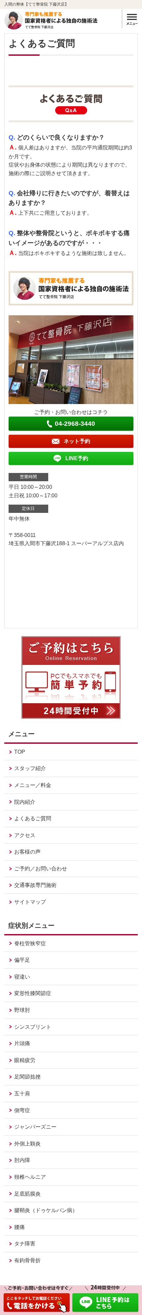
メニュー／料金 (32, 785)
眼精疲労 (24, 1060)
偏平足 (22, 960)
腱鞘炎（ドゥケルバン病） (46, 1210)
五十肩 (22, 1093)
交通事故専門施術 (35, 885)
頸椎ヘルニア (30, 1177)
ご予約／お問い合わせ (40, 868)
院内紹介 (24, 802)
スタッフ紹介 (30, 768)
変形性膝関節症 (32, 993)
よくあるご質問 (32, 818)
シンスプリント (32, 1027)
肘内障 (22, 1160)
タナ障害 (24, 1243)
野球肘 (22, 1010)
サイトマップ (30, 902)
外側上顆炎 (27, 1143)
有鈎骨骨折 (27, 1260)
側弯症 (22, 1110)
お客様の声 (27, 852)
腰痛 (19, 1227)
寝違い (22, 977)
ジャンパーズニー (35, 1127)
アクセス (24, 835)
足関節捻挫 (27, 1077)
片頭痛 (22, 1043)
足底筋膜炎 (27, 1194)
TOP (19, 752)
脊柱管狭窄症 (30, 943)
